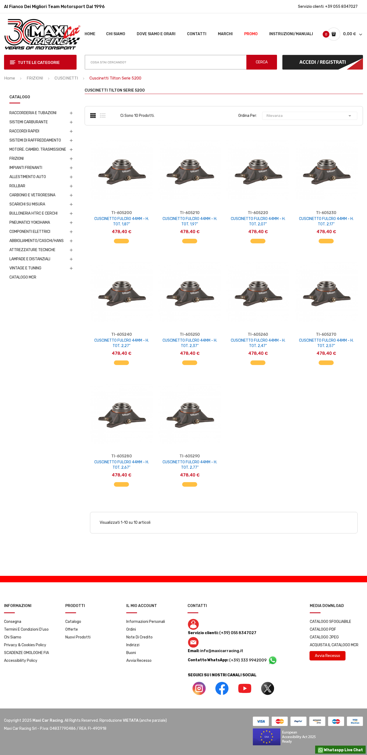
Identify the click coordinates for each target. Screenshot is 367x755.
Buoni (131, 653)
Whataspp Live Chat (343, 750)
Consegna (12, 621)
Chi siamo (12, 637)
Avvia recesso (139, 660)
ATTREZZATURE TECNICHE (32, 250)
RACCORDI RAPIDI (24, 131)
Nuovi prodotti (78, 637)
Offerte (71, 629)
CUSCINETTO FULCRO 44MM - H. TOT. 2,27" (121, 343)
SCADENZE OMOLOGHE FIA (26, 653)
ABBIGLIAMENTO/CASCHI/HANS (36, 241)
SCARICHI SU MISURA (27, 204)
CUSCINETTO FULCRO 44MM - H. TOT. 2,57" (326, 343)
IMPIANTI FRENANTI (25, 167)
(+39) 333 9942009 (248, 660)
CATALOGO (19, 97)
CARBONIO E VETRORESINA (32, 195)
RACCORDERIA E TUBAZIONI (32, 113)
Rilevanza (310, 116)
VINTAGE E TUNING (25, 268)
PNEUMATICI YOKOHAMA (29, 222)
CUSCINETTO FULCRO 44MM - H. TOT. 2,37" (190, 343)
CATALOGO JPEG (324, 637)
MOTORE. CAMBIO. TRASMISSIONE (37, 149)
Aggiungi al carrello (121, 238)
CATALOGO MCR (22, 277)
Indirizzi (132, 645)
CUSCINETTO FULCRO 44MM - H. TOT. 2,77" (190, 465)
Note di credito (139, 637)
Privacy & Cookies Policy (25, 645)
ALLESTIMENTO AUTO (27, 177)
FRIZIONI (16, 158)
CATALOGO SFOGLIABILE (330, 621)
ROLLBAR (17, 186)
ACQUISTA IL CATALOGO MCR (334, 645)
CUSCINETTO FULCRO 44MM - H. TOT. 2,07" (258, 221)
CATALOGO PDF (323, 629)
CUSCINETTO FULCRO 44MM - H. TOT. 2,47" (258, 343)
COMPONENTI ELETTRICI (29, 231)
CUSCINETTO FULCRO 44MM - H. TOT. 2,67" (121, 465)
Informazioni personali (145, 621)
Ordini (131, 629)
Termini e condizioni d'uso (26, 629)
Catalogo (73, 621)
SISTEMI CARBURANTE (28, 122)
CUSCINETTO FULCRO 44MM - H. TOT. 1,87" (121, 221)
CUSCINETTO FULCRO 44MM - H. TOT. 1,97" (190, 221)
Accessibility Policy (20, 660)
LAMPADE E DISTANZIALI (29, 259)
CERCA (262, 62)
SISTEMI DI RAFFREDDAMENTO (35, 140)
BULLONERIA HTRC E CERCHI (33, 213)
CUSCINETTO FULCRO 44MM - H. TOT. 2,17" (326, 221)
